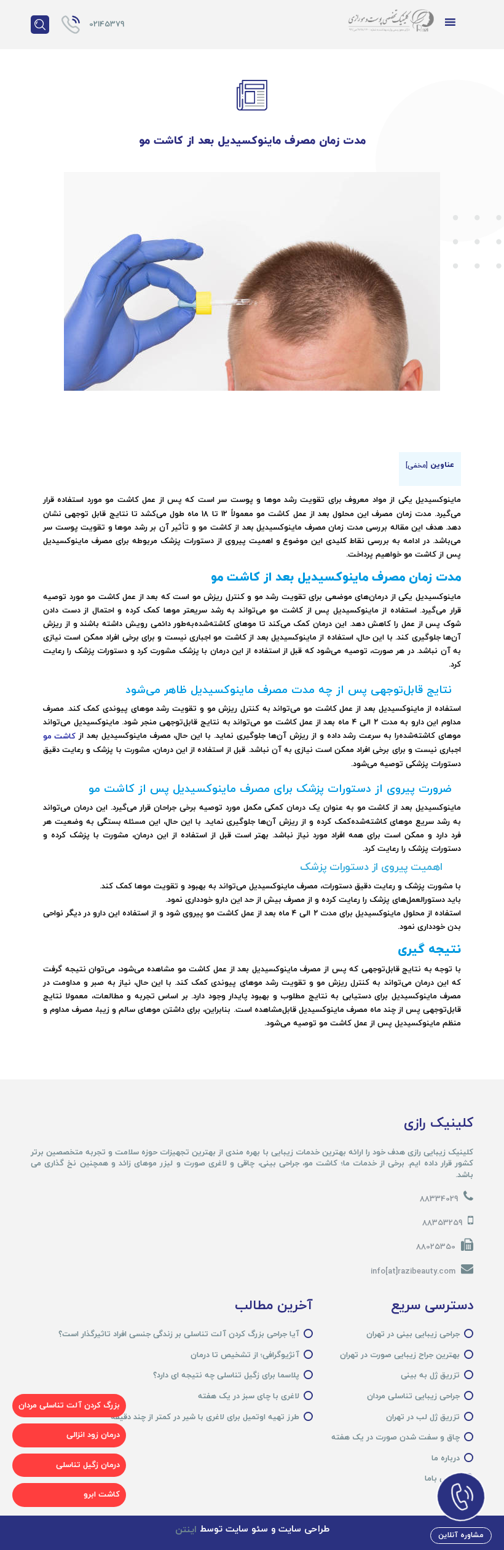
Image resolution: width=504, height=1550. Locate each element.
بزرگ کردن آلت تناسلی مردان (69, 1405)
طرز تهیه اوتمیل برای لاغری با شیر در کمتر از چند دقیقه (205, 1417)
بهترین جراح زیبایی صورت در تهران (400, 1355)
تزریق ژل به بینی (430, 1375)
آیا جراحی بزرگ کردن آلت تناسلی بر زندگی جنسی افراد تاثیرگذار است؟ (178, 1334)
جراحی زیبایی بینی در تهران (413, 1334)
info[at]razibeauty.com (413, 1271)
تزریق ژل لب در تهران (423, 1417)
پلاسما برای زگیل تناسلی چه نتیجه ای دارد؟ (226, 1375)
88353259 (442, 1223)
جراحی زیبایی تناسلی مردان (413, 1396)
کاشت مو (59, 736)
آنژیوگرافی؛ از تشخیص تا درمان (245, 1355)
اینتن (186, 1530)
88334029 (439, 1199)
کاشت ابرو (102, 1494)
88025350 (435, 1247)
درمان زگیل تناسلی (88, 1465)
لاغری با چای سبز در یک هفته (248, 1396)
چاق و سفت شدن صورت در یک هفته (395, 1437)
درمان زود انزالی (93, 1435)
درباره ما (445, 1458)
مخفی (417, 466)
